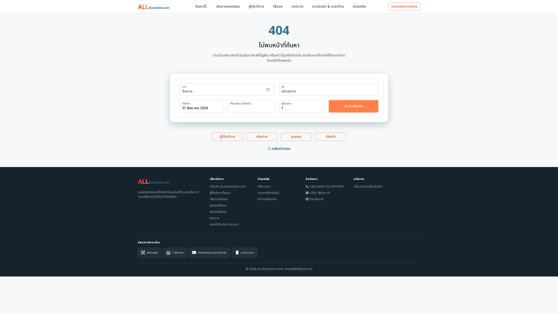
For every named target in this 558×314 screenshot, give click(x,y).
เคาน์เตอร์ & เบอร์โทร (328, 6)
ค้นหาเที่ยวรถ (353, 106)
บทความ (297, 6)
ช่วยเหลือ (359, 6)
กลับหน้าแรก (281, 148)
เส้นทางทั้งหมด (219, 199)
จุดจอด (296, 136)
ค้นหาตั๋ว (201, 6)
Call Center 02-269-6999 (326, 186)
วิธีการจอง (264, 186)
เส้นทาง (261, 136)
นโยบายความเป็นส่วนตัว (368, 186)
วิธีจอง (278, 6)
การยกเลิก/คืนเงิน (268, 193)
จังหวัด (331, 136)
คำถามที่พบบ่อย (267, 199)
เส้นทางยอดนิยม (228, 6)
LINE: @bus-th (319, 193)
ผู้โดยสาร (286, 104)
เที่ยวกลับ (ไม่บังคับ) (240, 104)
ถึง (282, 87)
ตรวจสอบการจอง (404, 6)
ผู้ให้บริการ (256, 6)
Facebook (316, 199)
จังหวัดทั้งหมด (218, 212)
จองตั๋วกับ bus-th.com (224, 224)
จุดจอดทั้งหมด (218, 205)
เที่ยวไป (186, 104)
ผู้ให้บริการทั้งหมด (220, 193)
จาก (184, 87)
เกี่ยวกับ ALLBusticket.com (228, 186)
